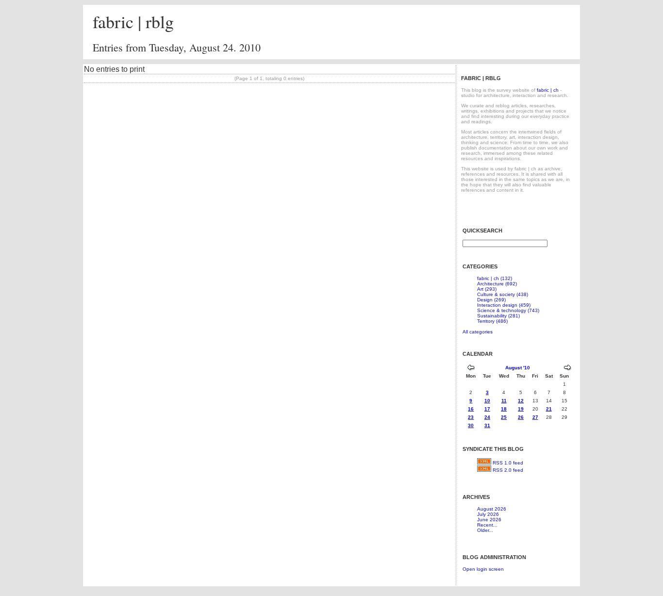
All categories (478, 331)
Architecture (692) (497, 283)
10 (487, 400)
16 (471, 409)
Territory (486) (492, 321)
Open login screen (483, 569)
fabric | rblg (133, 21)
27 (535, 417)
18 (504, 409)
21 (549, 409)
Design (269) (491, 299)
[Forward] (567, 368)
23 (471, 417)
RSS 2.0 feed (508, 470)
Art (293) (487, 289)
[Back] (471, 368)
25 (504, 417)
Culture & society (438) (502, 294)
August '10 (517, 367)
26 (521, 417)
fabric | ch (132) (494, 278)
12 (521, 400)
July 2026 (488, 514)
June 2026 (489, 519)
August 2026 (491, 509)
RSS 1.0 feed (508, 462)
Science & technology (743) (508, 310)
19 (521, 409)
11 (504, 400)
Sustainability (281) (498, 315)
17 (487, 409)
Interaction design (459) (503, 305)
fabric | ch (548, 90)
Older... (485, 530)
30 (471, 425)
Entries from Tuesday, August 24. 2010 (177, 47)
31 (487, 425)
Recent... (487, 525)
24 (487, 417)
